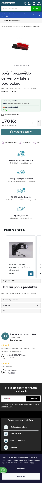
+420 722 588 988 (17, 441)
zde (32, 463)
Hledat (36, 8)
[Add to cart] (30, 273)
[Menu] (39, 3)
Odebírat (33, 399)
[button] (3, 257)
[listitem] (20, 256)
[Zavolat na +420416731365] (24, 3)
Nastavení (21, 468)
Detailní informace (7, 91)
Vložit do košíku (23, 132)
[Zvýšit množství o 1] (38, 121)
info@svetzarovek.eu (18, 427)
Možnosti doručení (12, 115)
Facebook (13, 447)
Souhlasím (21, 476)
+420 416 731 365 (17, 434)
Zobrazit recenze (16, 340)
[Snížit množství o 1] (38, 124)
